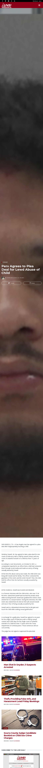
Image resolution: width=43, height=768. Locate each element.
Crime (5, 262)
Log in (40, 1)
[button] (11, 283)
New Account (35, 1)
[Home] (5, 5)
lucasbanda (17, 670)
